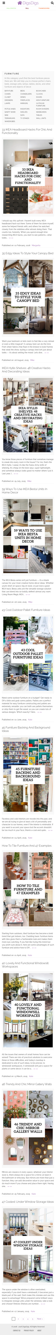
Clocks (39, 94)
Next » (40, 1319)
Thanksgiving (43, 8)
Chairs (7, 94)
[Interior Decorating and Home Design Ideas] (28, 4)
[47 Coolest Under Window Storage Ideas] (28, 1282)
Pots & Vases (10, 109)
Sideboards (41, 112)
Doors (39, 97)
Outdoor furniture (40, 104)
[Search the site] (52, 3)
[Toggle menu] (3, 3)
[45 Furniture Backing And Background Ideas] (28, 811)
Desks (23, 97)
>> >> (11, 238)
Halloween (11, 8)
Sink (6, 115)
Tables (39, 115)
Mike (32, 360)
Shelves (23, 112)
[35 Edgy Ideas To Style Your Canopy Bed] (28, 333)
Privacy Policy (29, 1330)
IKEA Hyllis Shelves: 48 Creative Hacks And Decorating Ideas (26, 369)
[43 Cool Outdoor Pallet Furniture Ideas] (28, 690)
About (39, 1330)
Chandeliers (26, 94)
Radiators (24, 109)
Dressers (9, 100)
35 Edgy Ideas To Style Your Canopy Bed (27, 253)
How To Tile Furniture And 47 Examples (27, 845)
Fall (27, 8)
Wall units (41, 118)
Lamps (7, 103)
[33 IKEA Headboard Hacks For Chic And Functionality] (28, 213)
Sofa (22, 115)
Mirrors (24, 103)
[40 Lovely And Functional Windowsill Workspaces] (28, 1047)
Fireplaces (25, 100)
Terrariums (10, 118)
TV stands (24, 118)
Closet (8, 97)
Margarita (36, 245)
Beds (22, 91)
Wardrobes (10, 121)
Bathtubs (9, 91)
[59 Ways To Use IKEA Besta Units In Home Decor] (28, 572)
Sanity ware (10, 112)
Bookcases (41, 91)
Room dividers (42, 109)
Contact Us (16, 1330)
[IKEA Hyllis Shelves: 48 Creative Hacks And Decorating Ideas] (28, 451)
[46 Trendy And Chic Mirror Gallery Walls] (28, 1164)
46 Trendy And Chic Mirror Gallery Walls (27, 1084)
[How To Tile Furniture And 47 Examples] (28, 926)
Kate (30, 720)
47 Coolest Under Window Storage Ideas (28, 1201)
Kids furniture (42, 100)
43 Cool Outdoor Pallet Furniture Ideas (26, 610)
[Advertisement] (28, 40)
